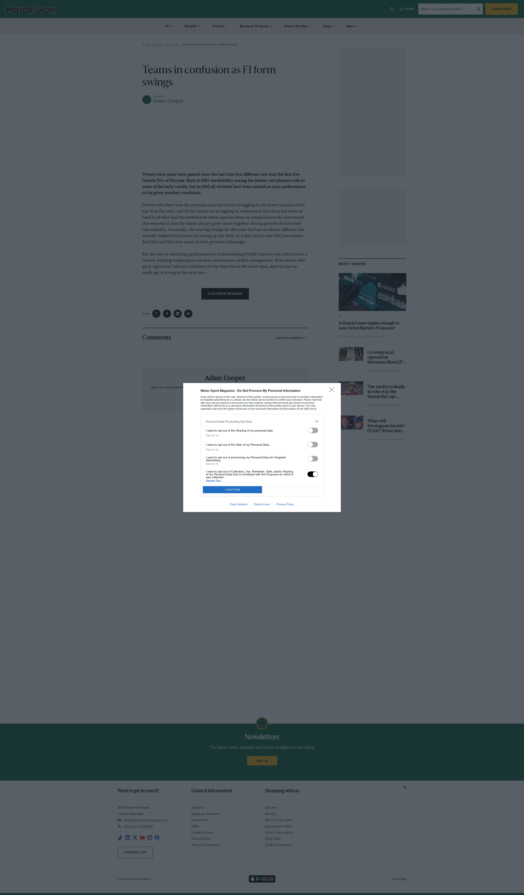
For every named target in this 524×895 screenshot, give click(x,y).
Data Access (262, 504)
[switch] (312, 430)
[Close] (333, 391)
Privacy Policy (285, 504)
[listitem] (262, 421)
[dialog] (262, 447)
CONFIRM (232, 489)
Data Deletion (239, 504)
